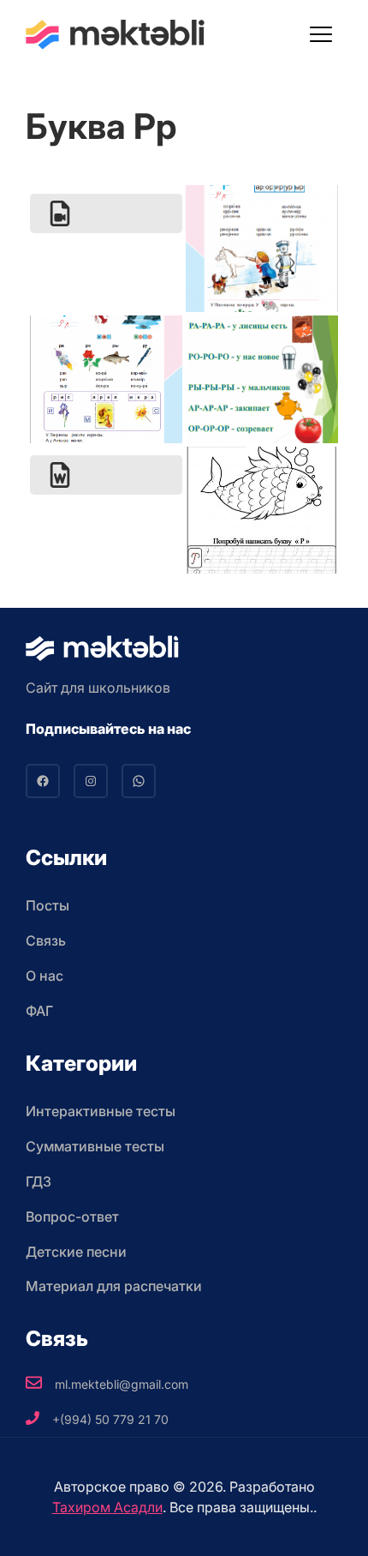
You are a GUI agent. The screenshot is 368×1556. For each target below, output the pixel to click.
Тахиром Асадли (107, 1507)
